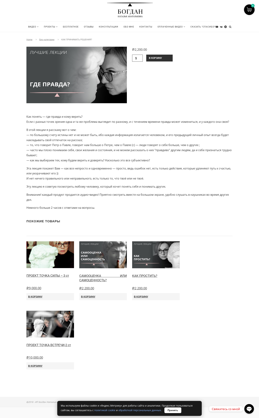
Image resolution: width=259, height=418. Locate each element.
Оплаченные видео (170, 27)
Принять (173, 410)
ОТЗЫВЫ (89, 27)
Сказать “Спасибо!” (203, 27)
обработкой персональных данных (139, 410)
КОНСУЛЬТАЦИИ (108, 27)
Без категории (46, 39)
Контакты (145, 27)
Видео (32, 27)
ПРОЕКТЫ (49, 27)
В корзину (155, 58)
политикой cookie (104, 410)
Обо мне (129, 27)
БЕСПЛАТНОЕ (71, 27)
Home (29, 39)
